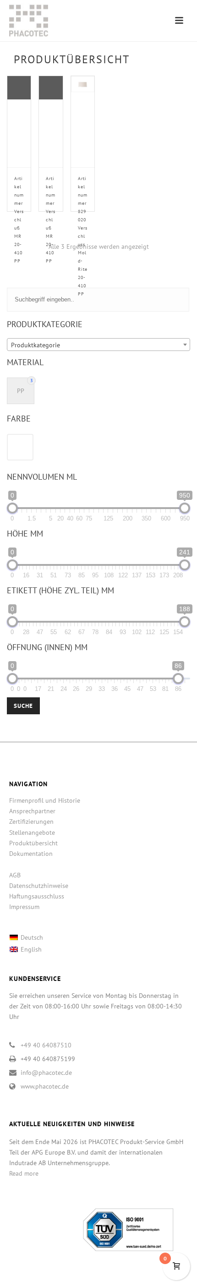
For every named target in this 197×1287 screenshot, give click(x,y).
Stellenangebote (32, 832)
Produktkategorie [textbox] (35, 345)
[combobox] (98, 344)
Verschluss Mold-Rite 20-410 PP (83, 236)
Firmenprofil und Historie (44, 800)
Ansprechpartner (32, 811)
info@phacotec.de (46, 1072)
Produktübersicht (33, 843)
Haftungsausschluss (36, 896)
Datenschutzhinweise (38, 886)
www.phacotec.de (45, 1086)
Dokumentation (31, 853)
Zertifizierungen (31, 821)
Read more (23, 1173)
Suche (23, 706)
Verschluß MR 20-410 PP (19, 219)
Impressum (24, 907)
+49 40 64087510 (46, 1045)
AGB (15, 875)
